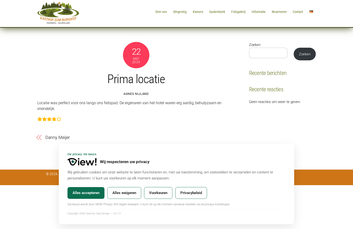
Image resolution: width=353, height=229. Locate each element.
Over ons (161, 12)
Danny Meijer (57, 137)
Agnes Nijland (136, 94)
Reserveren (279, 12)
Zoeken (255, 45)
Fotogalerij (238, 12)
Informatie (259, 12)
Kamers (198, 12)
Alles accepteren (86, 193)
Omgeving (180, 12)
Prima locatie (136, 79)
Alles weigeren (124, 193)
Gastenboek (217, 12)
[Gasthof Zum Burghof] (58, 22)
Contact (298, 12)
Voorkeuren (158, 193)
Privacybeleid (191, 193)
